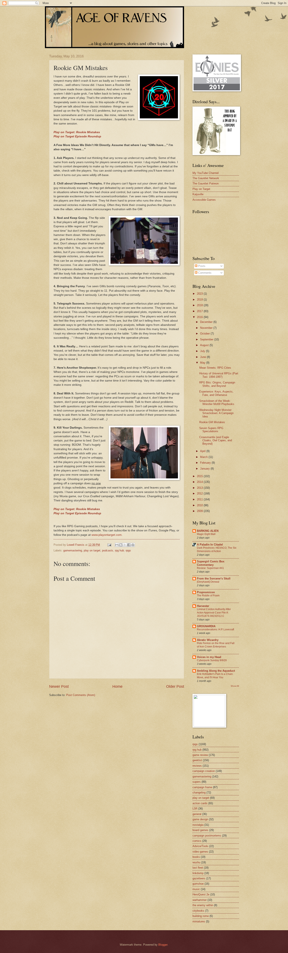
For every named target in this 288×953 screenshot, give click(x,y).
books (196, 856)
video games (200, 851)
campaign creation (203, 771)
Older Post (175, 686)
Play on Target (201, 189)
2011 (200, 499)
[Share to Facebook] (129, 545)
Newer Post (59, 686)
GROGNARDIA (206, 626)
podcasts (107, 550)
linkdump (197, 873)
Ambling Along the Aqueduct (216, 670)
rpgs (128, 550)
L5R (194, 808)
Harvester (203, 606)
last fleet (197, 867)
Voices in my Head (209, 657)
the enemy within (202, 905)
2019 (200, 299)
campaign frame (202, 787)
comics (196, 840)
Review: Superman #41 (210, 568)
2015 (200, 476)
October (205, 333)
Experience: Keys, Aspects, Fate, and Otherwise (216, 393)
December (206, 322)
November (206, 327)
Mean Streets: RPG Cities (215, 367)
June (203, 357)
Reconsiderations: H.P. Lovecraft (215, 629)
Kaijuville (197, 194)
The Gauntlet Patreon (205, 183)
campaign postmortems (206, 835)
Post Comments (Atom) (80, 695)
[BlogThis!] (121, 545)
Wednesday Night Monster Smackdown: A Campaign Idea (216, 413)
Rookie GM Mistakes (212, 422)
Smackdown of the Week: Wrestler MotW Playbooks (216, 402)
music (196, 889)
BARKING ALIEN (207, 530)
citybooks (198, 910)
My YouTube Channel (205, 173)
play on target (92, 550)
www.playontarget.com (107, 534)
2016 (200, 317)
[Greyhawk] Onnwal (208, 581)
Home (117, 686)
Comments (204, 272)
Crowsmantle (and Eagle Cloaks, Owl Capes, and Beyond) (215, 440)
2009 (200, 511)
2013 (200, 487)
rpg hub (119, 550)
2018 (200, 305)
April (203, 451)
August (205, 345)
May (203, 362)
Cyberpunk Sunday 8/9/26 (212, 660)
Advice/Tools (200, 846)
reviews (197, 765)
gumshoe (198, 883)
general (196, 814)
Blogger (162, 944)
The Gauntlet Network (205, 178)
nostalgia (197, 824)
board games (200, 830)
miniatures (198, 921)
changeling (199, 792)
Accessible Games (204, 199)
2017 (200, 311)
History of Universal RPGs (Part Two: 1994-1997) (218, 375)
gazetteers (198, 878)
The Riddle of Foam (208, 595)
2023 (200, 293)
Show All (235, 686)
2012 (200, 493)
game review (200, 755)
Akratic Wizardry (207, 640)
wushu (196, 862)
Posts (201, 266)
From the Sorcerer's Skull (213, 578)
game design (200, 819)
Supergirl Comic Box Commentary (210, 563)
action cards (199, 803)
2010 (200, 505)
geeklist (197, 760)
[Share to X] (125, 545)
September (207, 339)
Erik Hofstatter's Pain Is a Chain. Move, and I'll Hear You (215, 676)
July (203, 351)
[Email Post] (109, 544)
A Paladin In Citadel (210, 544)
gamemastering (72, 550)
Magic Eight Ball (206, 534)
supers (196, 781)
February (206, 462)
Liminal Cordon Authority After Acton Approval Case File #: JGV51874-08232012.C (214, 612)
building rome (200, 916)
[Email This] (117, 545)
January (205, 468)
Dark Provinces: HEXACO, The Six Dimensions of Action (216, 549)
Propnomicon (206, 592)
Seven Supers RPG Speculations (211, 429)
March (204, 457)
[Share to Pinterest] (133, 545)
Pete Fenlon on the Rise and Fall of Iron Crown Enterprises (215, 645)
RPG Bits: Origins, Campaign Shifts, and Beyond (217, 384)
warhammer (199, 900)
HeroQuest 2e (200, 894)
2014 (200, 481)
